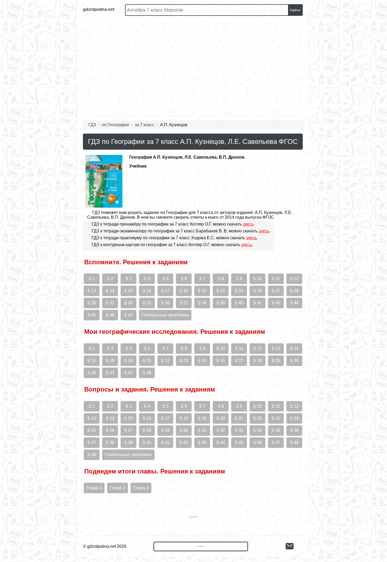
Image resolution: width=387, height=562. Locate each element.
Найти (295, 10)
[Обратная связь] (295, 546)
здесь (248, 224)
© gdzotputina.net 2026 (104, 546)
